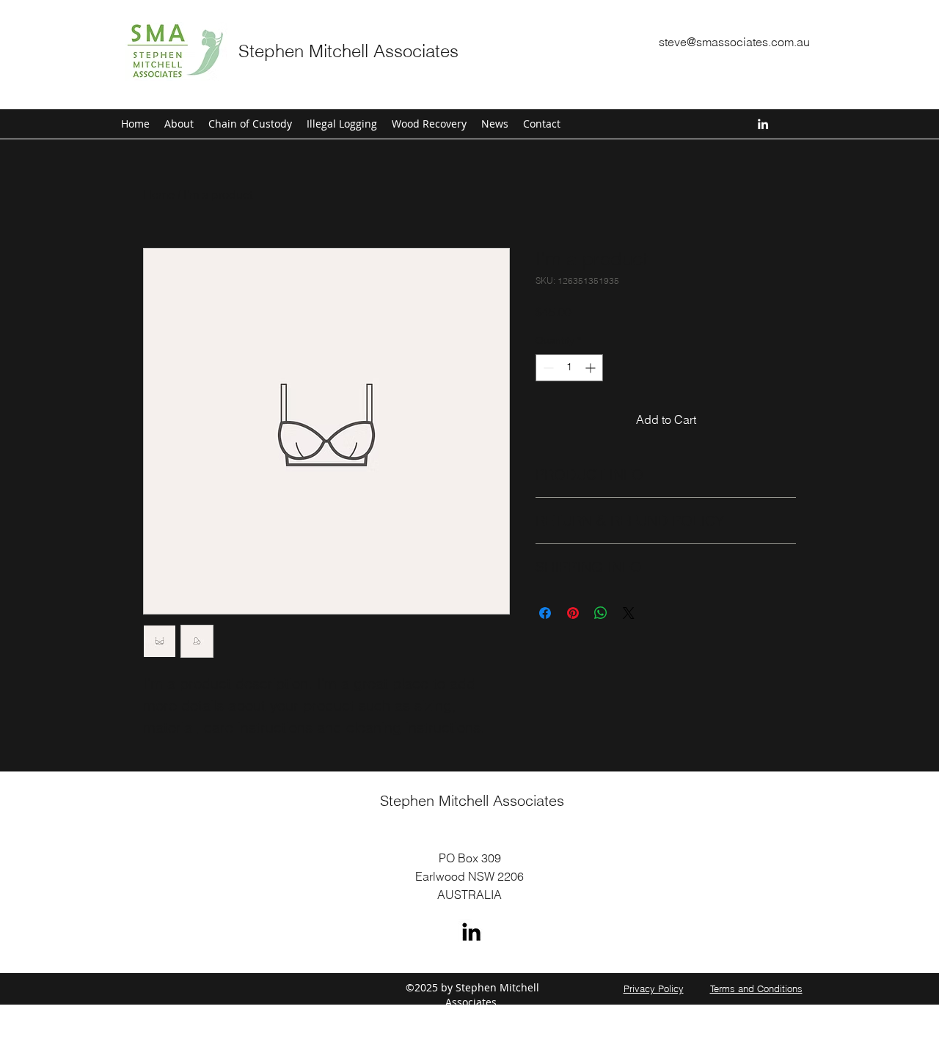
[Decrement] (547, 368)
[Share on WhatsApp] (601, 613)
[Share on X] (628, 613)
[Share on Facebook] (545, 613)
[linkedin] (763, 124)
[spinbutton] (569, 368)
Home (159, 194)
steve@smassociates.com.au (734, 41)
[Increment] (591, 368)
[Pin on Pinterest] (573, 613)
